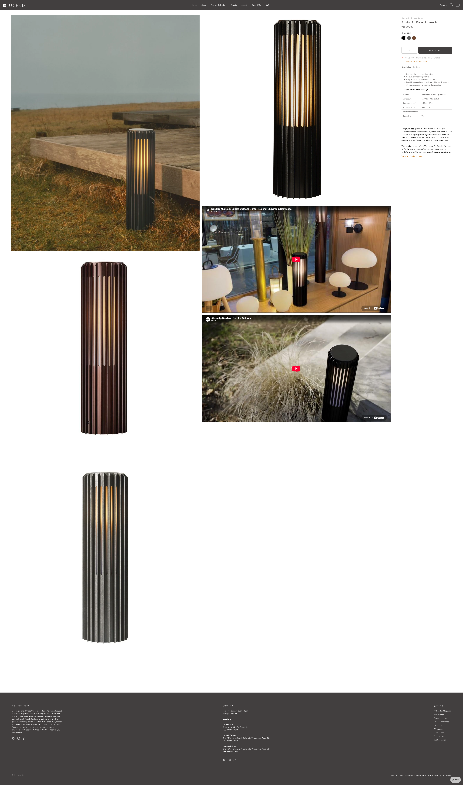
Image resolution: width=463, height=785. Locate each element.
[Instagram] (18, 738)
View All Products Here (412, 156)
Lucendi (20, 775)
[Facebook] (13, 738)
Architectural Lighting (442, 711)
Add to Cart (435, 50)
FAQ (267, 5)
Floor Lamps (438, 736)
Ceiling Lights (439, 725)
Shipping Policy (432, 775)
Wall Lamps (438, 729)
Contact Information (396, 775)
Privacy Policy (410, 775)
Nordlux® (405, 18)
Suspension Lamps (441, 722)
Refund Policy (421, 775)
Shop (203, 5)
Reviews (416, 67)
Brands (234, 5)
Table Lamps (439, 732)
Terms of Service (445, 775)
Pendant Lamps (440, 718)
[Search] (451, 5)
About (244, 5)
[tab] (407, 67)
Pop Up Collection (218, 5)
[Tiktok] (24, 738)
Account (443, 5)
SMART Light (439, 714)
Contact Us (256, 5)
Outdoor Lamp (417, 18)
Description (406, 67)
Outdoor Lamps (440, 740)
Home (194, 5)
